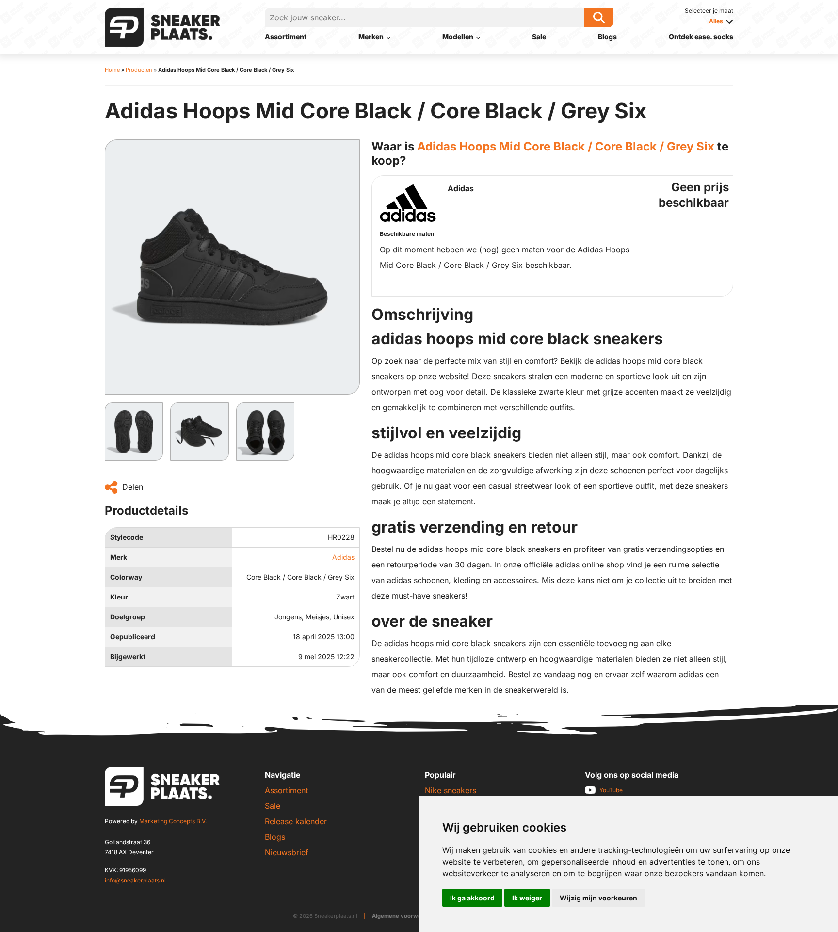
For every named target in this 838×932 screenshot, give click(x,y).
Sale (539, 37)
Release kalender (296, 821)
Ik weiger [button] (527, 898)
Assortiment (285, 37)
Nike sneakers (450, 790)
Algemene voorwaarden (404, 916)
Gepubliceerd (132, 636)
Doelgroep (127, 617)
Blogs (607, 37)
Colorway (126, 577)
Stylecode (126, 537)
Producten (139, 70)
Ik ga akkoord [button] (472, 898)
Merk (118, 557)
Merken (371, 37)
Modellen (457, 37)
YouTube (611, 790)
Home (112, 70)
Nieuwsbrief (286, 852)
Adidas (343, 557)
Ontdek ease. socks (701, 37)
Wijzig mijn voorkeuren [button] (598, 898)
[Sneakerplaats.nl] (162, 26)
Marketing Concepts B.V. (173, 821)
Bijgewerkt (127, 656)
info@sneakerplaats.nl (135, 880)
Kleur (119, 597)
